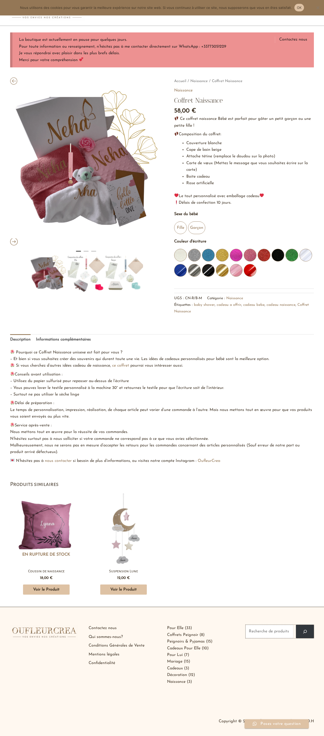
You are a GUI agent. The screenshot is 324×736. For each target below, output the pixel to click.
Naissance (199, 81)
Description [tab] (20, 339)
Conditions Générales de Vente (117, 646)
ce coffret (120, 366)
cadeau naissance (281, 305)
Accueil (180, 81)
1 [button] (78, 253)
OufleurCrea (209, 461)
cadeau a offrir (229, 305)
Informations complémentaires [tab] (63, 339)
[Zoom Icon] (86, 162)
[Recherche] (305, 631)
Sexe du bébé (186, 214)
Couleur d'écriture (190, 241)
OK (299, 8)
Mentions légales (104, 654)
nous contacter (58, 461)
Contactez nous (293, 39)
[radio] (180, 227)
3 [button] (93, 253)
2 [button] (86, 253)
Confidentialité (102, 663)
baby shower (204, 305)
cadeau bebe (254, 305)
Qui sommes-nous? (106, 637)
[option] (86, 162)
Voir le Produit (46, 590)
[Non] (317, 7)
